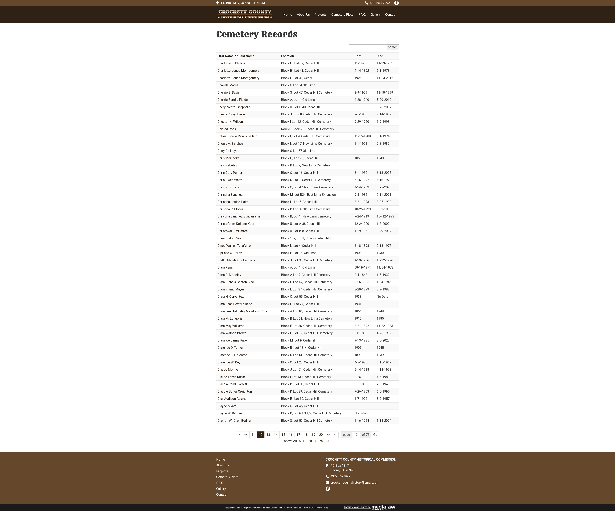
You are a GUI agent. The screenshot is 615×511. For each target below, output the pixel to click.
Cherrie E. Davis (228, 92)
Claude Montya (227, 369)
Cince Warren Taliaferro (234, 246)
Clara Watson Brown (231, 333)
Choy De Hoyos (228, 151)
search (393, 47)
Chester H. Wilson (230, 122)
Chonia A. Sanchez (230, 143)
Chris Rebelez (227, 165)
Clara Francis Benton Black (236, 282)
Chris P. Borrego (228, 187)
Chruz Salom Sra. (229, 238)
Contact (390, 14)
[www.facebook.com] (396, 3)
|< (239, 435)
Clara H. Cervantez (230, 296)
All (295, 441)
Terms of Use (309, 508)
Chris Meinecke (228, 158)
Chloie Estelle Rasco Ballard (237, 136)
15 (283, 435)
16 (291, 435)
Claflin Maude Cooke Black (236, 260)
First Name (225, 56)
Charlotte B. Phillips (231, 63)
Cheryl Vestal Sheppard (233, 107)
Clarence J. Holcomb (232, 355)
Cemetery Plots (342, 14)
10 (304, 441)
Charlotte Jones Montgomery (238, 70)
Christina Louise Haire (233, 202)
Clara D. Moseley (229, 275)
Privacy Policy (322, 508)
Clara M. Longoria (229, 318)
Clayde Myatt (226, 406)
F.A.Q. (362, 14)
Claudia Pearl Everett (232, 384)
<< (245, 435)
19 (313, 435)
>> (328, 435)
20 (321, 435)
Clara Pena (225, 267)
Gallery (375, 14)
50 (321, 441)
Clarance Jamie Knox (232, 340)
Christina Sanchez (230, 195)
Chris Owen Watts (229, 180)
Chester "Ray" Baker (231, 114)
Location (287, 56)
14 (276, 435)
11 (253, 435)
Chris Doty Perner (229, 173)
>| (335, 435)
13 (268, 435)
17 (298, 435)
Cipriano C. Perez (229, 253)
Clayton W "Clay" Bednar (234, 420)
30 (315, 441)
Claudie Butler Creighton (234, 391)
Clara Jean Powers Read (234, 304)
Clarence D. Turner (230, 348)
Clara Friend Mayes (231, 289)
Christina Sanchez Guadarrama (238, 216)
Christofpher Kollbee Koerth (237, 224)
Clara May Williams (230, 326)
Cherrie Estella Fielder (233, 100)
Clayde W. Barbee (229, 413)
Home (287, 14)
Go (375, 435)
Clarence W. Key (228, 362)
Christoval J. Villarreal (232, 231)
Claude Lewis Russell (232, 377)
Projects (321, 14)
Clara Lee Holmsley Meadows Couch (243, 311)
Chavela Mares (227, 85)
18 (306, 435)
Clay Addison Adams (231, 399)
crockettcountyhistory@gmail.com (354, 482)
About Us (303, 14)
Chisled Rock (226, 129)
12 (260, 435)
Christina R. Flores (230, 209)
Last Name (246, 56)
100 (327, 441)
